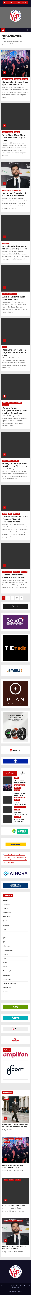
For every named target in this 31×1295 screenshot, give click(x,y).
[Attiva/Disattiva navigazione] (24, 30)
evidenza (10, 79)
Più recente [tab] (10, 774)
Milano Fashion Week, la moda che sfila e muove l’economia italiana (15, 1126)
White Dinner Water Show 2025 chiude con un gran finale (13, 137)
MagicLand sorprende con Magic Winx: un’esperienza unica (14, 352)
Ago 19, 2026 (8, 1130)
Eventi (4, 79)
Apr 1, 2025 (7, 358)
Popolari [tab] (22, 774)
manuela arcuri (8, 950)
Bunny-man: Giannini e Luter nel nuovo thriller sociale (14, 1248)
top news (24, 79)
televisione (5, 405)
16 (17, 598)
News (4, 347)
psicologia (6, 975)
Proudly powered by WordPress (10, 1286)
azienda (5, 900)
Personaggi (17, 79)
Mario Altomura (19, 87)
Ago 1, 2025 (8, 199)
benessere (6, 904)
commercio (7, 913)
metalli (5, 954)
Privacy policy (12, 1291)
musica (5, 572)
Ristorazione (7, 979)
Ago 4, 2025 (8, 87)
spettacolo (11, 190)
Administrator (18, 1130)
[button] (28, 30)
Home (4, 38)
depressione (7, 917)
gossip (5, 513)
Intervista (5, 243)
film (4, 929)
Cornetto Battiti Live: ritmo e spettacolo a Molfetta (13, 1166)
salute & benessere (9, 983)
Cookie (20, 1291)
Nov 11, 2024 (8, 416)
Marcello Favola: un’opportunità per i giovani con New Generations (14, 410)
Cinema (5, 190)
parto (5, 967)
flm (4, 933)
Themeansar (15, 1287)
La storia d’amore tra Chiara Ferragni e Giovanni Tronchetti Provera (15, 519)
